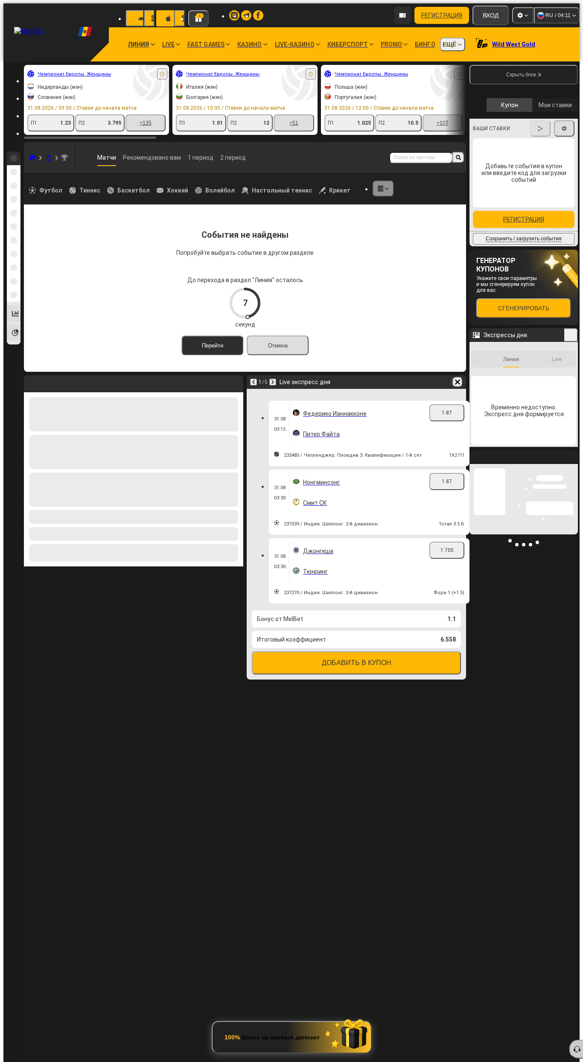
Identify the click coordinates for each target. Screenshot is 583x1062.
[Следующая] (272, 382)
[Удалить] (457, 382)
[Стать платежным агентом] (402, 15)
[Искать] (458, 157)
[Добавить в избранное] (162, 73)
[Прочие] (383, 189)
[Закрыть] (571, 613)
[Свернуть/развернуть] (571, 484)
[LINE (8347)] (32, 157)
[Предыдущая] (253, 382)
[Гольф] (49, 157)
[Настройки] (522, 15)
